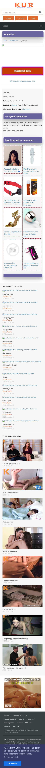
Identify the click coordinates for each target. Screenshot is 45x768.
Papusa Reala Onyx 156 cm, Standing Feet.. (12, 170)
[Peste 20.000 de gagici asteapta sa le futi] (22, 81)
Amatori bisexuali (9, 609)
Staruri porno (9, 723)
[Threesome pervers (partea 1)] (22, 654)
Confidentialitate (10, 719)
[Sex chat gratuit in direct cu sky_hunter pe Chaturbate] (19, 350)
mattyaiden (7, 329)
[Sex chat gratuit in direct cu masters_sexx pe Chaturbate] (19, 290)
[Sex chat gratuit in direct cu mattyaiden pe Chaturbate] (19, 326)
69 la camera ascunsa (10, 493)
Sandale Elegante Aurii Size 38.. (12, 233)
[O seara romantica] (22, 538)
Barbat (14, 105)
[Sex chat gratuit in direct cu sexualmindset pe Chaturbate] (20, 338)
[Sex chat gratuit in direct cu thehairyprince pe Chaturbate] (20, 421)
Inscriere (21, 18)
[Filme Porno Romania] (22, 5)
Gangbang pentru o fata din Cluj (15, 639)
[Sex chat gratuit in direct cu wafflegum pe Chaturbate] (19, 397)
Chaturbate (26, 109)
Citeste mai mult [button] (11, 757)
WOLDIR (16, 726)
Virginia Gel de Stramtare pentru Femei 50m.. (10, 265)
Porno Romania (18, 730)
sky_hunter (6, 353)
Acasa (5, 41)
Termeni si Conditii (20, 716)
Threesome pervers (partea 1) (14, 668)
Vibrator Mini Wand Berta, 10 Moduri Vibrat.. (31, 234)
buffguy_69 (6, 412)
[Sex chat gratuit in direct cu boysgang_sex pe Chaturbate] (20, 314)
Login (33, 18)
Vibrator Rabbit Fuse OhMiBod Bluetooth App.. (31, 265)
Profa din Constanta (10, 580)
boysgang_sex (8, 318)
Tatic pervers (7, 522)
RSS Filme (29, 723)
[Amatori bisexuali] (22, 596)
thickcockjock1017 (9, 365)
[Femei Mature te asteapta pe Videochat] (22, 693)
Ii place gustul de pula (11, 463)
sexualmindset (8, 341)
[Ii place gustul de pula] (22, 450)
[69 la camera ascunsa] (22, 479)
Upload (8, 18)
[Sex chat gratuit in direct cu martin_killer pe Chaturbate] (20, 385)
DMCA (21, 719)
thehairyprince (8, 424)
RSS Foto (7, 726)
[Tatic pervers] (22, 508)
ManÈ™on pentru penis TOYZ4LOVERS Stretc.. (31, 171)
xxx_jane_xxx (7, 306)
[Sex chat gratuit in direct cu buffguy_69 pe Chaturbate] (19, 409)
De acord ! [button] (12, 764)
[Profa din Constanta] (22, 567)
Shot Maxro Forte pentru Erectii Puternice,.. (30, 202)
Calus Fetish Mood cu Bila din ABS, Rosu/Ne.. (12, 201)
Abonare (7, 716)
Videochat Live (14, 41)
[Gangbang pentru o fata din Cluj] (22, 625)
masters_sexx (7, 294)
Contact (19, 723)
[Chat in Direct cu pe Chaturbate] (22, 55)
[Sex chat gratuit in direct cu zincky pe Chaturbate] (18, 373)
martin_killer (7, 389)
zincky (5, 377)
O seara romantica (9, 551)
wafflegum (6, 400)
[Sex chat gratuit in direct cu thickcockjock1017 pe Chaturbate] (21, 361)
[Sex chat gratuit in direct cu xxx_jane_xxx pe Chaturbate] (19, 302)
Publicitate (30, 719)
